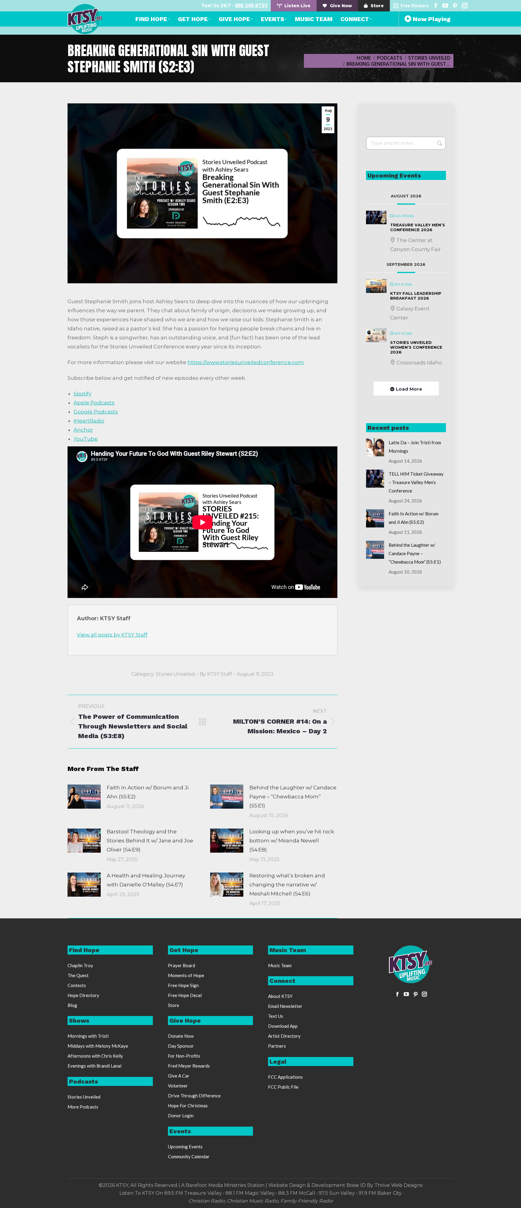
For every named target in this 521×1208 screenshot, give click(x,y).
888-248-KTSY (251, 5)
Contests (77, 985)
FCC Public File (283, 1087)
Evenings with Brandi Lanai (95, 1065)
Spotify (82, 394)
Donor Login (181, 1115)
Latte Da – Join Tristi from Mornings (415, 447)
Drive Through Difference (194, 1095)
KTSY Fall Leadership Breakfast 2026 (415, 295)
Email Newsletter (285, 1006)
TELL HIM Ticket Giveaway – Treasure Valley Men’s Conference (416, 482)
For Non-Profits (184, 1056)
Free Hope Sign (183, 985)
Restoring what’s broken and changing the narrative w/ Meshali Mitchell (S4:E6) (287, 885)
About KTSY (280, 996)
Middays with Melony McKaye (98, 1046)
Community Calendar (189, 1156)
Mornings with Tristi (88, 1036)
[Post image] (84, 797)
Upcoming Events (185, 1146)
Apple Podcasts (94, 403)
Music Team (280, 965)
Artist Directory (284, 1036)
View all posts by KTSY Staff (112, 635)
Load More (409, 389)
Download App (283, 1026)
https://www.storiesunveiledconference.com (246, 362)
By (216, 674)
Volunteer (178, 1085)
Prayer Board (181, 965)
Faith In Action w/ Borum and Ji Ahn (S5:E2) (147, 792)
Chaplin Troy (80, 965)
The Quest (78, 975)
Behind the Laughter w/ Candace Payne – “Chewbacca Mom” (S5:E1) (292, 797)
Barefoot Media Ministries (216, 1185)
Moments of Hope (186, 975)
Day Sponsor (181, 1046)
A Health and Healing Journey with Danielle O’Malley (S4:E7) (146, 880)
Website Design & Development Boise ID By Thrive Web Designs (345, 1185)
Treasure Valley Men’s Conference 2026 (417, 227)
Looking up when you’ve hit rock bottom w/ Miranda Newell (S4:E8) (291, 841)
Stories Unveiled (175, 674)
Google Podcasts (96, 412)
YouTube (86, 439)
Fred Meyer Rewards (189, 1065)
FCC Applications (285, 1077)
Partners (277, 1046)
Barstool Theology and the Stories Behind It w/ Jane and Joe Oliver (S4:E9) (150, 841)
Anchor (83, 430)
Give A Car (178, 1075)
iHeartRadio (89, 421)
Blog (72, 1005)
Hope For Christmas (188, 1105)
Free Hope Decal (185, 995)
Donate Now (181, 1036)
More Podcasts (83, 1106)
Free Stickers (415, 5)
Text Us (275, 1016)
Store (173, 1005)
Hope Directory (83, 995)
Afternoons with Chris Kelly (95, 1056)
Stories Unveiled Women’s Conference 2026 (416, 347)
